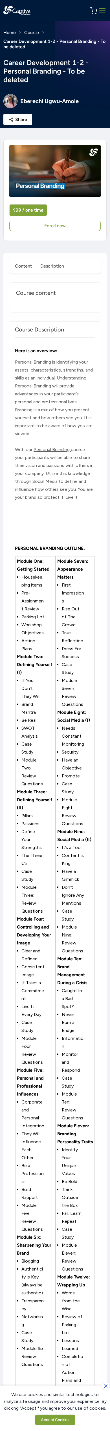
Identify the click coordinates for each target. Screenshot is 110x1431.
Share (21, 119)
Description (52, 266)
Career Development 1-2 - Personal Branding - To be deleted (54, 44)
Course (31, 32)
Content (23, 266)
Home (9, 32)
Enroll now (55, 225)
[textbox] (55, 874)
